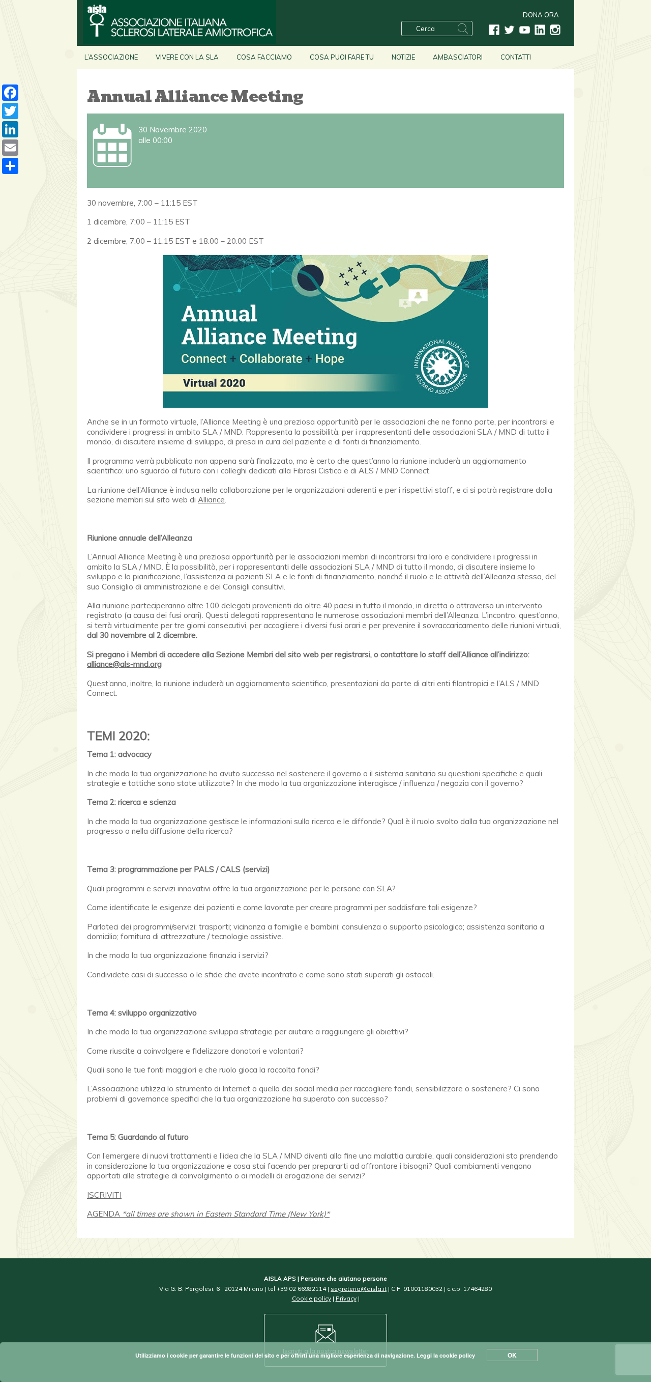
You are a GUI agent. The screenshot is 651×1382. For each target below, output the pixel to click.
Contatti (515, 57)
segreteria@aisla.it (359, 1288)
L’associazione (111, 57)
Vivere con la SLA (187, 57)
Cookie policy (311, 1298)
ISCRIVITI (104, 1195)
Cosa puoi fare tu (342, 57)
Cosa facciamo (264, 57)
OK (512, 1355)
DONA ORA (541, 15)
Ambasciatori (458, 57)
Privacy (346, 1298)
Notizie (403, 57)
